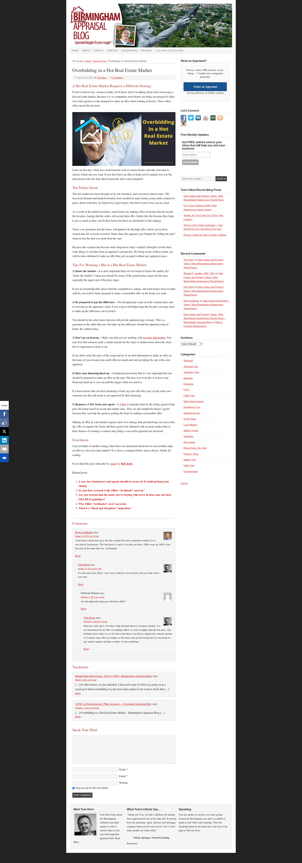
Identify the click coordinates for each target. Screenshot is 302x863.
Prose (186, 856)
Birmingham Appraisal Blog (109, 25)
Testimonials (129, 50)
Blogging (188, 378)
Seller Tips (189, 465)
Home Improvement (193, 401)
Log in (230, 856)
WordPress (220, 856)
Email (122, 776)
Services (112, 50)
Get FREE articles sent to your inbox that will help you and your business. (203, 145)
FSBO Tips (189, 395)
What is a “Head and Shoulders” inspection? (104, 508)
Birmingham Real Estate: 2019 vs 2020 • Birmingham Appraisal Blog (113, 676)
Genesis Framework (203, 856)
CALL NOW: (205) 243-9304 (169, 50)
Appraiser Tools (191, 372)
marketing (188, 436)
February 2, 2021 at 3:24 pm (95, 621)
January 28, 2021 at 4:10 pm (87, 536)
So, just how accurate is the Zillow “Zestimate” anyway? (111, 490)
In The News (190, 419)
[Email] (4, 449)
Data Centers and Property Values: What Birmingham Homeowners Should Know (204, 263)
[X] (4, 431)
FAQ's (187, 389)
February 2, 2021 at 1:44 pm (92, 596)
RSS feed (126, 464)
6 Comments (117, 77)
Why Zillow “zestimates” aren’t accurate (102, 504)
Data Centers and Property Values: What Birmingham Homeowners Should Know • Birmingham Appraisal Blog (204, 318)
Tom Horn (102, 77)
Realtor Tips (190, 459)
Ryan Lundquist (84, 532)
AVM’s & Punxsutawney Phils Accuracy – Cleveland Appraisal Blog (113, 704)
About (86, 50)
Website (123, 782)
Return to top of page (78, 856)
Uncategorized (191, 471)
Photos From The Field (195, 448)
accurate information (154, 337)
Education (188, 384)
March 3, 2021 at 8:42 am (85, 679)
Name (122, 769)
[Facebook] (4, 414)
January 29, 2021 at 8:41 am (89, 568)
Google (184, 483)
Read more (132, 843)
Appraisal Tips (191, 366)
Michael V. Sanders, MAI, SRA (199, 273)
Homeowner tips (192, 413)
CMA (123, 404)
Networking (189, 442)
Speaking (146, 50)
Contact (98, 50)
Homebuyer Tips (192, 407)
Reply (78, 555)
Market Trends (191, 430)
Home (75, 50)
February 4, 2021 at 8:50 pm (87, 707)
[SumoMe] (4, 457)
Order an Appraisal (205, 86)
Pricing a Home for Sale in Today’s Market (205, 235)
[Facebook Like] (4, 422)
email (113, 463)
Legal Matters (190, 424)
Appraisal (188, 360)
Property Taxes (191, 454)
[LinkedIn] (4, 440)
